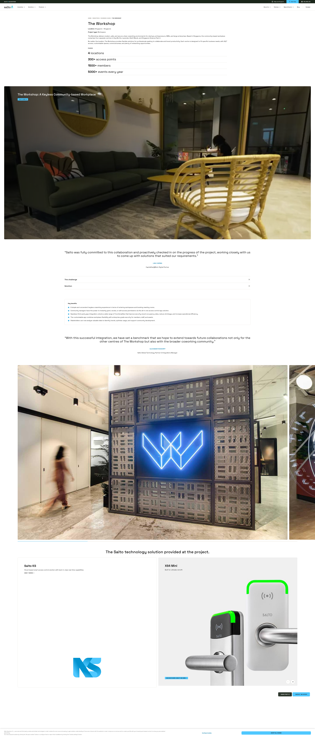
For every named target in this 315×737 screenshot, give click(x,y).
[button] (288, 682)
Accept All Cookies (276, 733)
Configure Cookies (207, 733)
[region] (157, 733)
